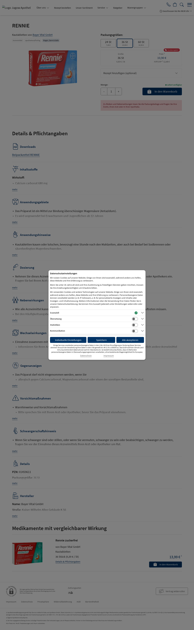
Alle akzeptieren (130, 340)
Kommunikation (57, 330)
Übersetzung (56, 318)
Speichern (101, 340)
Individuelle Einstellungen (68, 340)
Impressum (109, 355)
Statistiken (55, 324)
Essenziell (54, 312)
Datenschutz (86, 355)
